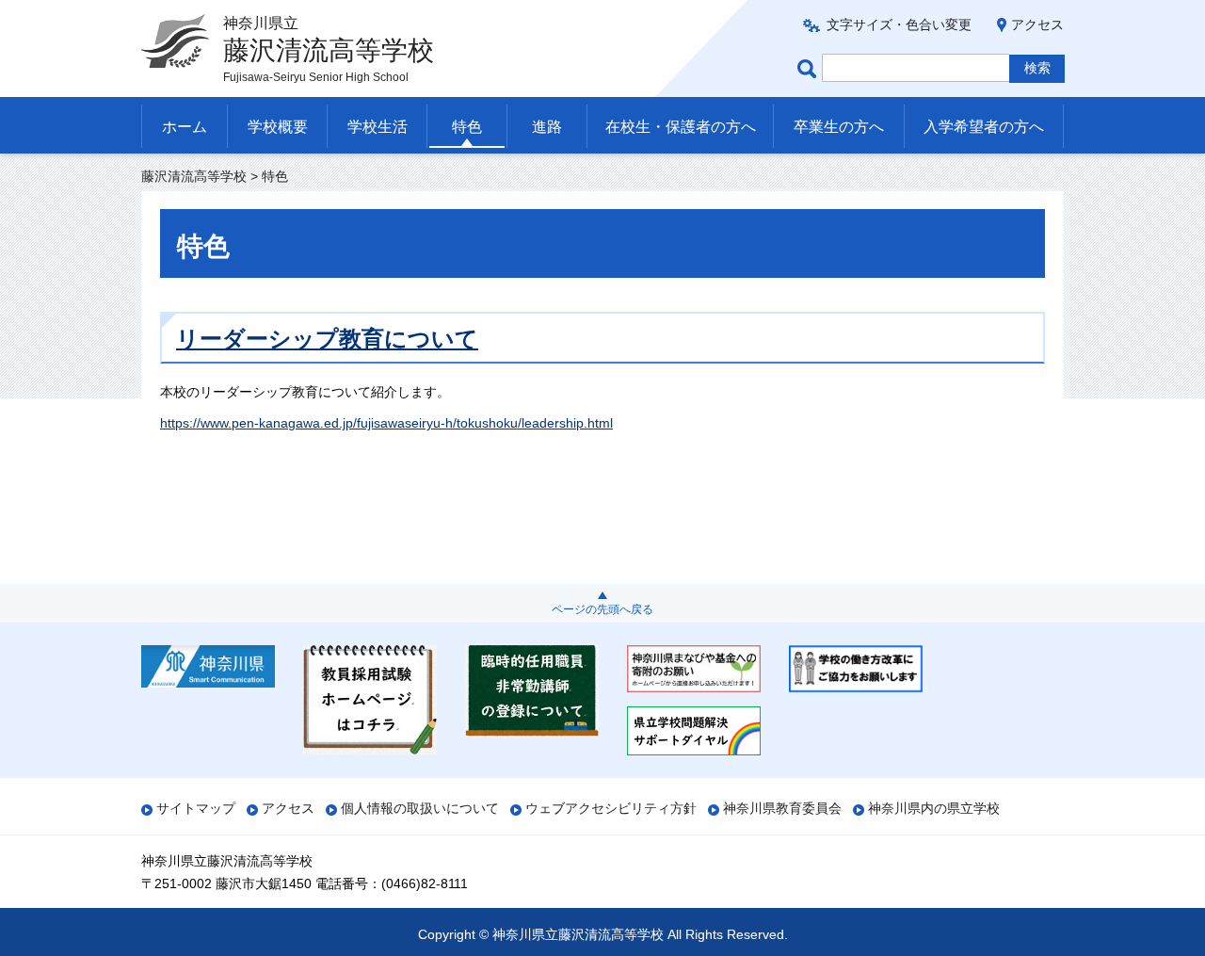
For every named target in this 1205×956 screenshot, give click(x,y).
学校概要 (278, 127)
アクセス (1037, 24)
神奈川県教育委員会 (782, 808)
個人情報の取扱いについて (420, 808)
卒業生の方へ (839, 127)
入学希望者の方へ (984, 127)
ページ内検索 (809, 68)
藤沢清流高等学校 (194, 176)
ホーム (184, 127)
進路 (547, 127)
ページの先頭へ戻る (602, 609)
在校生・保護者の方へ (680, 127)
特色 (467, 127)
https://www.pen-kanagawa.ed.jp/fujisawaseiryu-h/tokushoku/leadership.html (386, 422)
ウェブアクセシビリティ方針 (611, 808)
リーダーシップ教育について (327, 338)
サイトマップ (195, 808)
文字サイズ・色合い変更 (899, 24)
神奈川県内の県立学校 (934, 808)
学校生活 (377, 127)
